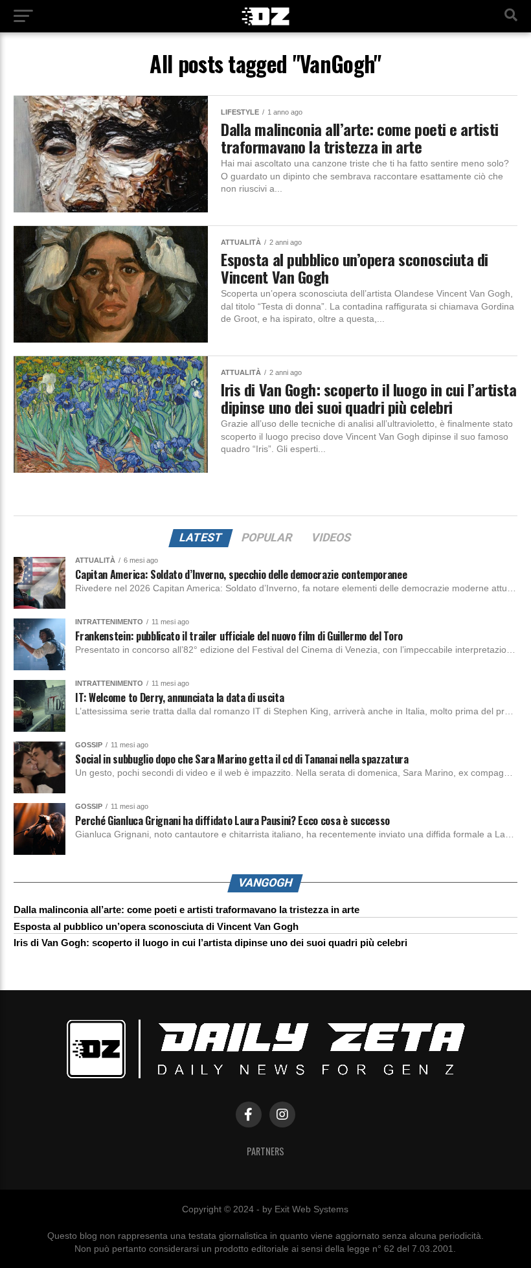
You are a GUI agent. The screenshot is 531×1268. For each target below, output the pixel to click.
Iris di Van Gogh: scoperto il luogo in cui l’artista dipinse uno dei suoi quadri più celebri (210, 942)
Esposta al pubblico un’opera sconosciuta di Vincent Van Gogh (156, 926)
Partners (265, 1151)
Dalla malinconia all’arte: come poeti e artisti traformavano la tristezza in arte (186, 909)
